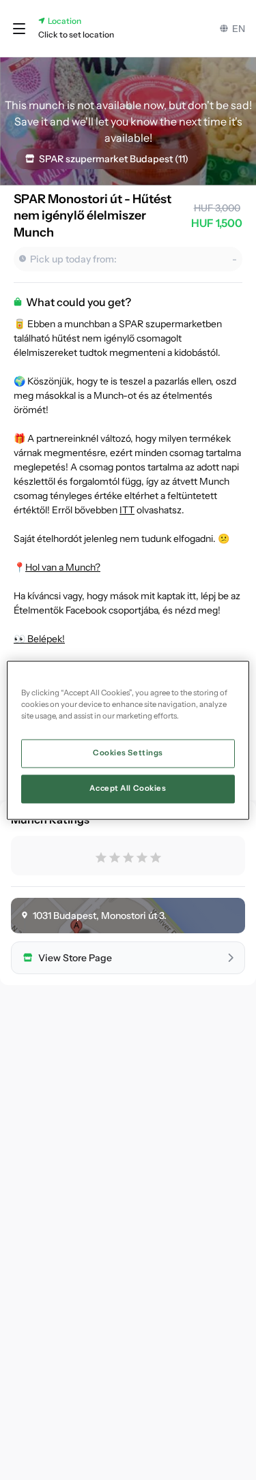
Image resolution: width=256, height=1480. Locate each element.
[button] (19, 28)
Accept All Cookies (127, 788)
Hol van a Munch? (62, 567)
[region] (127, 740)
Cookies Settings (128, 752)
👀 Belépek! (39, 639)
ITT (126, 510)
